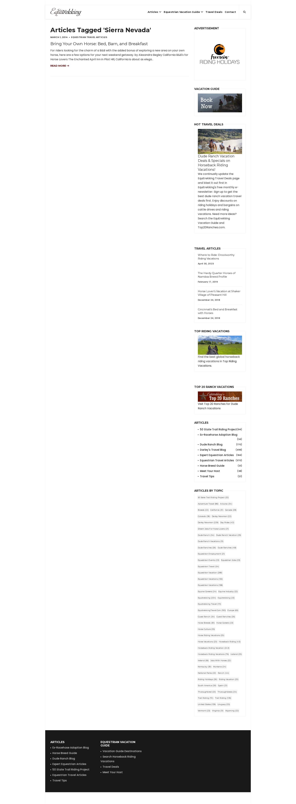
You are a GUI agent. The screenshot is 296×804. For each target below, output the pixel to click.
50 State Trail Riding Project (221, 429)
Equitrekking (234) (207, 598)
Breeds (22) (203, 510)
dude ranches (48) (227, 547)
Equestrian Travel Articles (221, 460)
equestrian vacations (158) (210, 585)
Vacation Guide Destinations (122, 751)
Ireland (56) (203, 660)
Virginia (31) (218, 710)
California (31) (216, 510)
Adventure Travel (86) (208, 504)
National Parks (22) (207, 673)
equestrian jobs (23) (230, 560)
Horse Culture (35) (206, 629)
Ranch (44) (223, 673)
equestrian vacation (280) (210, 572)
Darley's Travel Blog (221, 450)
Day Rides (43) (227, 522)
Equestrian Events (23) (208, 560)
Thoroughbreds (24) (227, 692)
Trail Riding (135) (223, 698)
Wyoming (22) (232, 710)
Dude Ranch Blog (221, 444)
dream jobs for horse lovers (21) (213, 529)
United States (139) (207, 704)
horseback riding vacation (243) (213, 648)
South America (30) (207, 685)
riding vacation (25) (228, 679)
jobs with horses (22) (221, 660)
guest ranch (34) (206, 616)
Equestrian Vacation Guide (182, 12)
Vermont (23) (204, 710)
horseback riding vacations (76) (213, 654)
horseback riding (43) (230, 641)
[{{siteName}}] (65, 12)
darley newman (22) (221, 516)
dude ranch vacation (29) (228, 535)
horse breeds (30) (206, 623)
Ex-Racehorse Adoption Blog (221, 435)
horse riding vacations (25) (211, 635)
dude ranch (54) (206, 535)
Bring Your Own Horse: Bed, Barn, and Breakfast (99, 43)
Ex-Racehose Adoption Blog (70, 747)
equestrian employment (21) (211, 554)
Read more (58, 66)
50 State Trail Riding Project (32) (213, 497)
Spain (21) (222, 685)
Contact (230, 12)
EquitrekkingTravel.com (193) (212, 610)
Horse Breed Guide (221, 466)
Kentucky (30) (204, 666)
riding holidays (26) (207, 679)
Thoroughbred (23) (207, 692)
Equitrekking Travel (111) (209, 604)
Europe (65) (232, 610)
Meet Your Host (221, 471)
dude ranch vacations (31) (211, 541)
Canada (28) (230, 510)
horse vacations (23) (207, 641)
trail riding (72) (205, 698)
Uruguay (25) (224, 704)
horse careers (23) (224, 623)
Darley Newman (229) (208, 522)
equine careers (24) (207, 591)
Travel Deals (214, 12)
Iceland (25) (236, 654)
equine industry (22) (228, 591)
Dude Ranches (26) (207, 547)
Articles (153, 12)
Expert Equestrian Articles (221, 455)
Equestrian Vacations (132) (210, 579)
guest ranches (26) (226, 616)
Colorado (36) (204, 516)
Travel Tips (221, 476)
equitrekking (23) (226, 598)
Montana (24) (219, 666)
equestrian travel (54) (208, 566)
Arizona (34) (226, 504)
